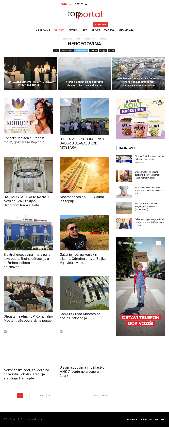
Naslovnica (67, 38)
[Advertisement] (140, 363)
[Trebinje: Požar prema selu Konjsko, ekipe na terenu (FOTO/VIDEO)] (124, 208)
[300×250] (140, 138)
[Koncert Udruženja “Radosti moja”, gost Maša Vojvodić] (28, 116)
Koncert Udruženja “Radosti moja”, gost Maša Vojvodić (24, 140)
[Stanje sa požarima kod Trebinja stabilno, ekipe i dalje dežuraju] (84, 73)
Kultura (93, 50)
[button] (82, 3)
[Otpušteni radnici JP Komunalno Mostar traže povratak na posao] (28, 294)
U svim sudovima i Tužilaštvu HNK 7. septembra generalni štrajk (82, 371)
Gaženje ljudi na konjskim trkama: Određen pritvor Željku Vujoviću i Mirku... (83, 259)
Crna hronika (66, 50)
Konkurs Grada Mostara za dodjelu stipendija (80, 316)
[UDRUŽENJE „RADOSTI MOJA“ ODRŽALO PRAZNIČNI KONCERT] (30, 73)
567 (41, 395)
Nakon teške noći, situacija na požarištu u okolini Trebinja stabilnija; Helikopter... (26, 374)
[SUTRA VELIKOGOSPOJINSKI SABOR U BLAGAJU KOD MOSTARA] (84, 116)
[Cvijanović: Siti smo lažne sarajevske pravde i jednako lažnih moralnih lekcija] (124, 176)
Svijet (111, 50)
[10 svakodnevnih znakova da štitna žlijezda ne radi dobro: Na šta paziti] (124, 192)
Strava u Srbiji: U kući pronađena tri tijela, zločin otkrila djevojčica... (149, 159)
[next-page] (49, 395)
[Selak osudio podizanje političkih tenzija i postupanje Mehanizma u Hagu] (124, 223)
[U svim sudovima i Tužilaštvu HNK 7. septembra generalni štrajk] (84, 346)
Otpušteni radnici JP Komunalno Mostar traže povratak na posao (28, 318)
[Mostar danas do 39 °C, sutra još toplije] (84, 175)
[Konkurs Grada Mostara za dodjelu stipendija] (84, 293)
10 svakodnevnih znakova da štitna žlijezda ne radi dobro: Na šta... (149, 191)
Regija (103, 50)
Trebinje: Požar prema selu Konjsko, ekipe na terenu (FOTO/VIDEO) (147, 206)
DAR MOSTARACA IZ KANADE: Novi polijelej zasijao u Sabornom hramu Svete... (27, 201)
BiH (55, 50)
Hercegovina (89, 38)
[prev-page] (6, 395)
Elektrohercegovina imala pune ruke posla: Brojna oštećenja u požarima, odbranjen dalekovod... (27, 261)
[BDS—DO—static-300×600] (140, 335)
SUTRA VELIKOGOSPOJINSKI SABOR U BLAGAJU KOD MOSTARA (82, 143)
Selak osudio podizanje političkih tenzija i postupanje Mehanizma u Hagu (150, 222)
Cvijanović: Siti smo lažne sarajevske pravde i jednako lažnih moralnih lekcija (147, 175)
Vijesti (77, 38)
